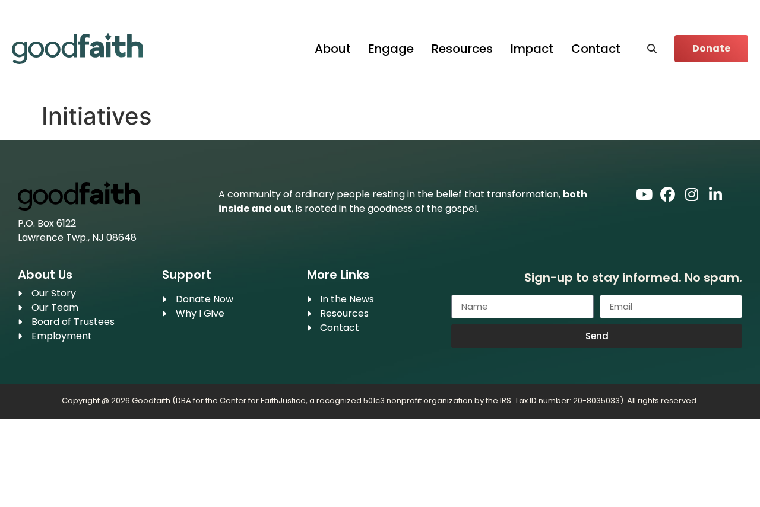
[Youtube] (643, 194)
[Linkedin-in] (715, 194)
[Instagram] (691, 194)
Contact (595, 48)
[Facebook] (667, 194)
